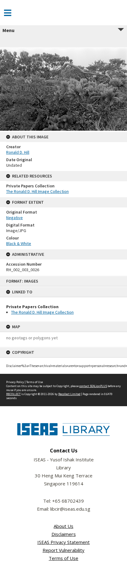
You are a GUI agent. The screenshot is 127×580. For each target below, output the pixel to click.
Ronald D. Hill (17, 152)
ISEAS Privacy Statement (63, 542)
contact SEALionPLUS (93, 386)
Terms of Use (34, 382)
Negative (14, 217)
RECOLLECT (13, 394)
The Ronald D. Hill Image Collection (42, 312)
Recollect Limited (69, 394)
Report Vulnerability (63, 550)
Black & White (18, 243)
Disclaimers (63, 534)
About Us (63, 526)
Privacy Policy (15, 382)
